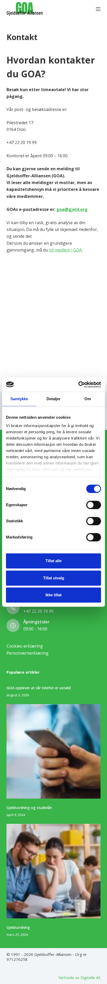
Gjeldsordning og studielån (29, 807)
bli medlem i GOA (65, 250)
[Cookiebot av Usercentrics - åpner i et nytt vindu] (78, 384)
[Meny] (98, 9)
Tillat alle (53, 561)
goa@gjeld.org (72, 209)
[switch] (93, 505)
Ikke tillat (53, 595)
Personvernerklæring (27, 653)
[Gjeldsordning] (53, 871)
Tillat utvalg (53, 578)
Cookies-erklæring (24, 646)
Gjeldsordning (18, 927)
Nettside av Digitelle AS (79, 977)
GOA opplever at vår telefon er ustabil (38, 687)
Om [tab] (87, 399)
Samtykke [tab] (19, 399)
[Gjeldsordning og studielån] (53, 751)
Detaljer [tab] (53, 399)
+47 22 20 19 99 (38, 611)
